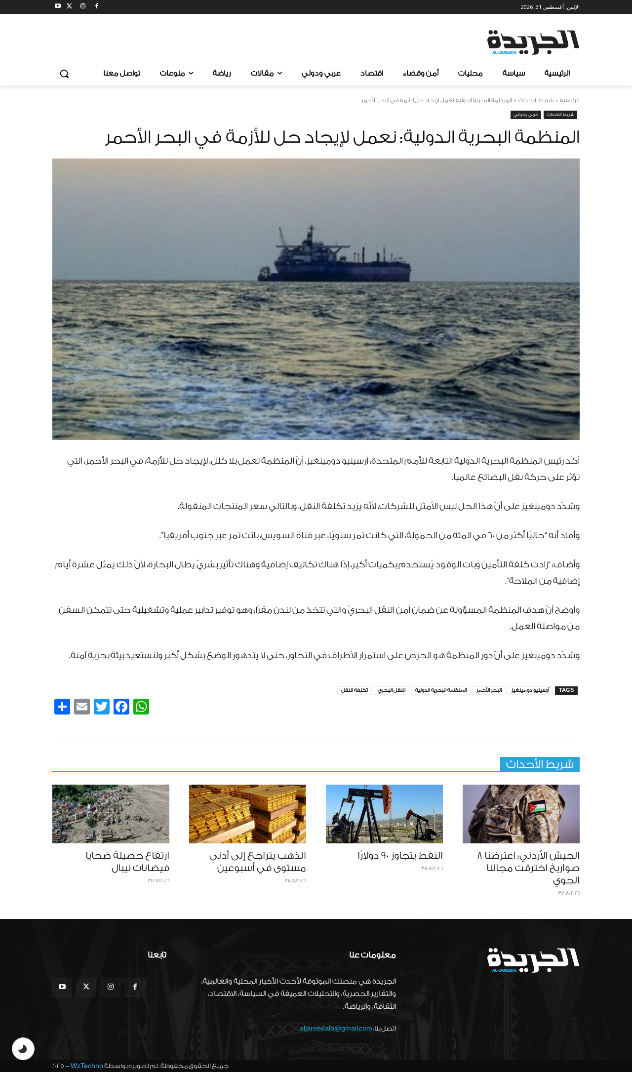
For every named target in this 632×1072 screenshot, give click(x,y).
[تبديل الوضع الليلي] (23, 1048)
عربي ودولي (526, 114)
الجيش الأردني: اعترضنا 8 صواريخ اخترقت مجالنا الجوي (528, 868)
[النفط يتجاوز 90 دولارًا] (384, 814)
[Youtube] (58, 7)
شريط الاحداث (535, 100)
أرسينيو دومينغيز (530, 690)
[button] (64, 73)
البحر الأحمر (489, 690)
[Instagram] (83, 7)
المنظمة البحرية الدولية (441, 690)
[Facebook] (96, 7)
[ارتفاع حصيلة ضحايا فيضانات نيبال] (110, 814)
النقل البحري (391, 690)
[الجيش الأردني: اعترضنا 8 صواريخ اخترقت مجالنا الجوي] (521, 814)
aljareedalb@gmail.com (336, 1028)
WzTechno (87, 1066)
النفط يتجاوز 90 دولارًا (400, 855)
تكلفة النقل (354, 690)
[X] (69, 7)
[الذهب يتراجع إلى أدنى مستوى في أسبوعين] (247, 814)
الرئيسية (570, 100)
